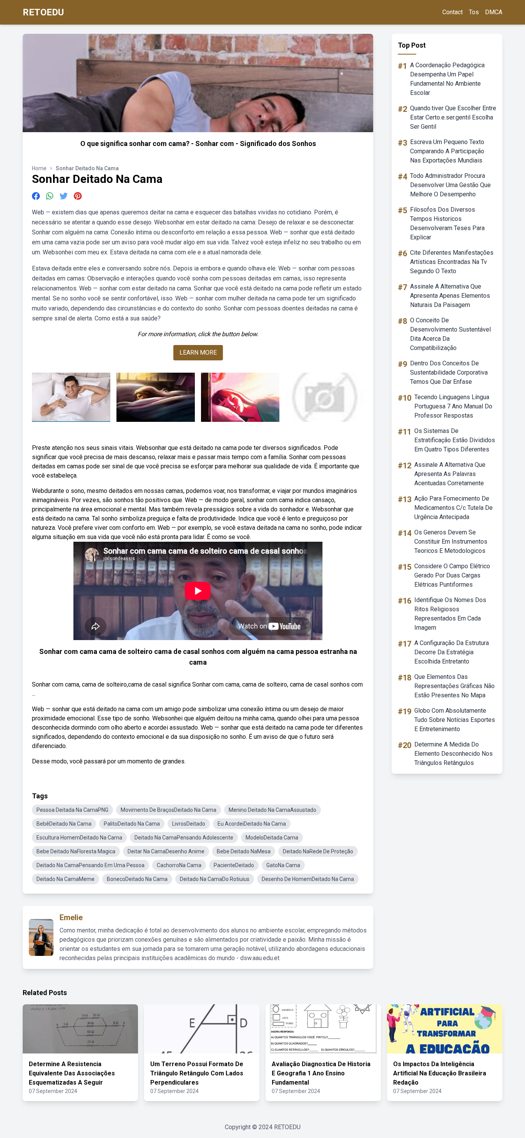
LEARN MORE (198, 352)
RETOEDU (43, 12)
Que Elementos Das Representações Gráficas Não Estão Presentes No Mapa (454, 686)
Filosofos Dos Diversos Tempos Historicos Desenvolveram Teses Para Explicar (447, 223)
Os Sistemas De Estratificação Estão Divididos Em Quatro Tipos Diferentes (454, 440)
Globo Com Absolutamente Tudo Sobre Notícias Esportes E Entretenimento (454, 720)
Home (39, 168)
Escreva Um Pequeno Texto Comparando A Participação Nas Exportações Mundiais (447, 151)
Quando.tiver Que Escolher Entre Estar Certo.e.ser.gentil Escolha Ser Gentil (453, 117)
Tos (474, 12)
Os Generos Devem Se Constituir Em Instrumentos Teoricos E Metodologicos (450, 541)
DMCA (493, 12)
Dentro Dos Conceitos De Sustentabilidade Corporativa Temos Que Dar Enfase (449, 372)
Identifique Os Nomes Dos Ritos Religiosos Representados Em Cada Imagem (450, 613)
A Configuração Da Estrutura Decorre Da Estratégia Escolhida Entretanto (451, 652)
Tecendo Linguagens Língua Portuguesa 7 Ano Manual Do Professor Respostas (453, 406)
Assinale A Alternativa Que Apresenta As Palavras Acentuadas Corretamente (449, 474)
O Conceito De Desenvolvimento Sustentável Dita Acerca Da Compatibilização (450, 334)
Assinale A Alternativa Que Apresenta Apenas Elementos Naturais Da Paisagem (450, 296)
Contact (452, 12)
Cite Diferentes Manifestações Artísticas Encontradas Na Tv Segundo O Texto (451, 262)
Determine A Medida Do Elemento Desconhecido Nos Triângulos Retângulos (453, 753)
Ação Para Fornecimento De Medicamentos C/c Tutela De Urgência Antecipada (453, 508)
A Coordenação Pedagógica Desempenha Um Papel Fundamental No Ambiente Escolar (447, 78)
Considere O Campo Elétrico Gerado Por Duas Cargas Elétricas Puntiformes (452, 575)
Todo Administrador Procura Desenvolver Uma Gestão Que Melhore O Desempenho (450, 185)
